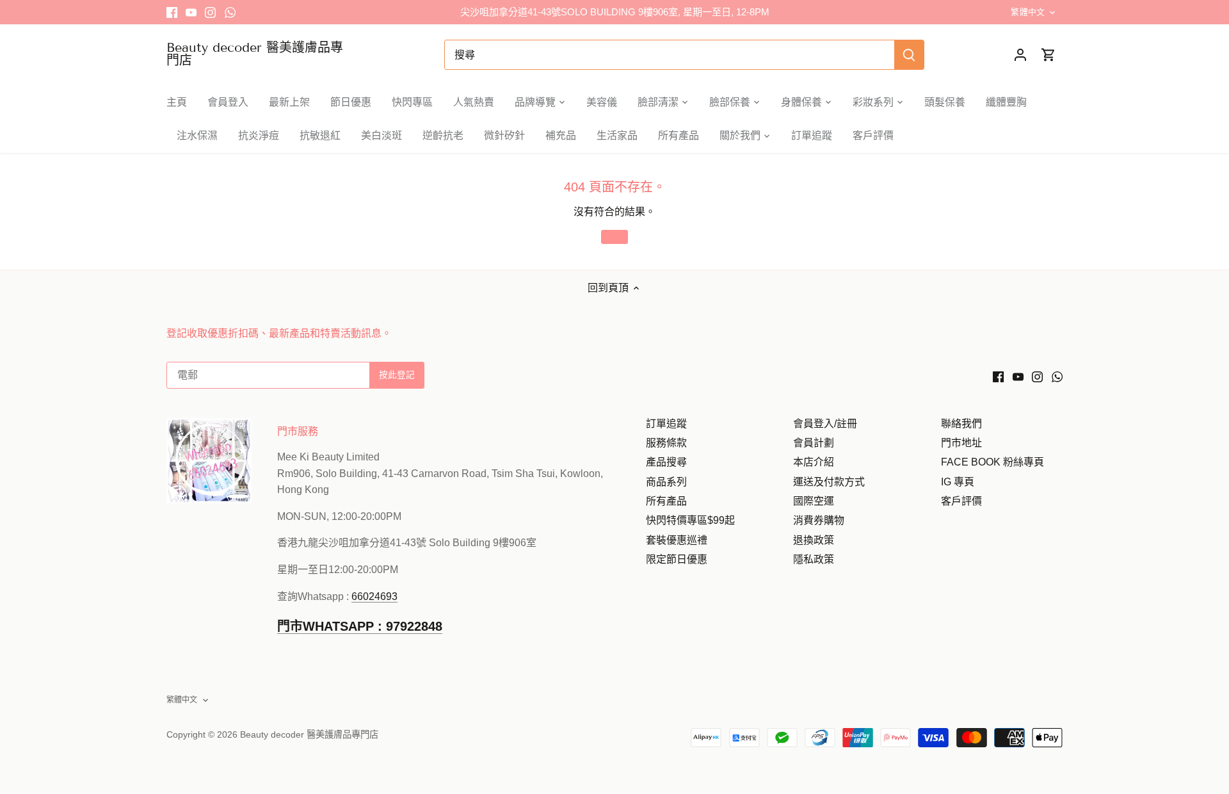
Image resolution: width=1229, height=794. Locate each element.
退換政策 (813, 540)
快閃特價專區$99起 (690, 520)
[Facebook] (171, 12)
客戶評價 (961, 501)
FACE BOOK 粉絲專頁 (992, 462)
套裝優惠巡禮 (676, 540)
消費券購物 (818, 520)
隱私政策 (813, 559)
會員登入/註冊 (825, 423)
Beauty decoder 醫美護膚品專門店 (254, 53)
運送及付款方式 (829, 481)
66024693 (374, 596)
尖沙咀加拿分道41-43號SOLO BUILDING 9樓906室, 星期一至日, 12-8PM (614, 11)
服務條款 (666, 442)
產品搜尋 (666, 462)
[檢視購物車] (1048, 54)
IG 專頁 (957, 481)
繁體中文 (1028, 12)
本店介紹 (813, 462)
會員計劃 (813, 442)
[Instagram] (210, 12)
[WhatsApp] (230, 12)
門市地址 (961, 442)
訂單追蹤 (666, 423)
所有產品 (666, 501)
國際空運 (813, 501)
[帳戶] (1020, 54)
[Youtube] (191, 12)
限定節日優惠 (676, 559)
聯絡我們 (961, 423)
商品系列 (666, 481)
